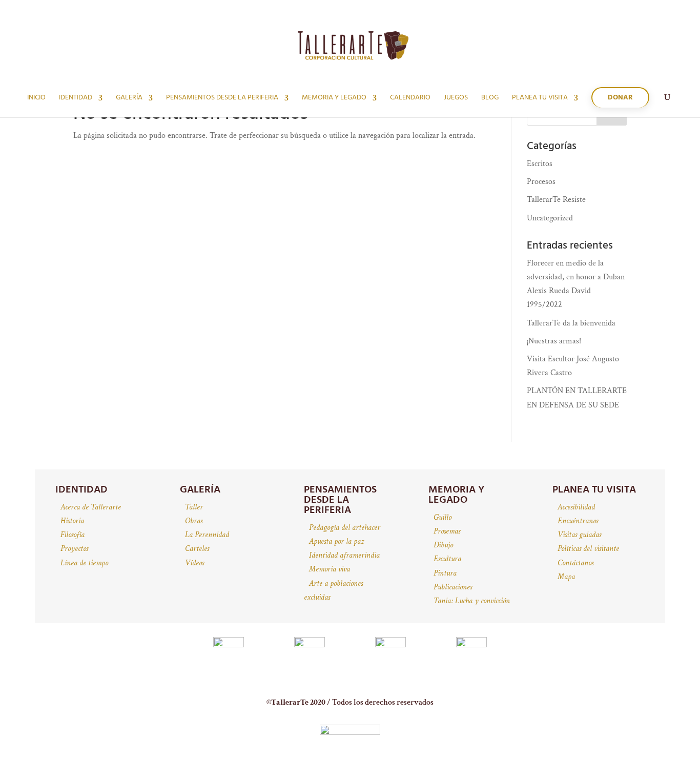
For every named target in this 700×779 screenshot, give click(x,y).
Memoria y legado (334, 99)
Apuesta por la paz (336, 541)
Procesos (541, 181)
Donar (620, 98)
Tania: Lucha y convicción (472, 601)
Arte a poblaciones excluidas (333, 590)
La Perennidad (207, 534)
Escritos (539, 163)
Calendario (410, 99)
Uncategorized (550, 218)
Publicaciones (453, 587)
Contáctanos (575, 563)
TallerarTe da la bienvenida (571, 323)
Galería (129, 99)
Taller (194, 507)
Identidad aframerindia (344, 555)
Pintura (445, 573)
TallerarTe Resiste (556, 199)
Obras (193, 521)
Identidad (75, 99)
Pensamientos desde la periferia (222, 99)
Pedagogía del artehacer (344, 527)
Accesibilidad (576, 507)
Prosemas (447, 531)
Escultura (447, 559)
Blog (490, 99)
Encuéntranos (578, 521)
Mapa (566, 576)
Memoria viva (329, 569)
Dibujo (443, 545)
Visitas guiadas (579, 534)
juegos (456, 99)
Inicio (36, 99)
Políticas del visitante (588, 548)
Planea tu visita (540, 99)
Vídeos (194, 563)
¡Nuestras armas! (554, 341)
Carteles (197, 548)
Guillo (442, 517)
